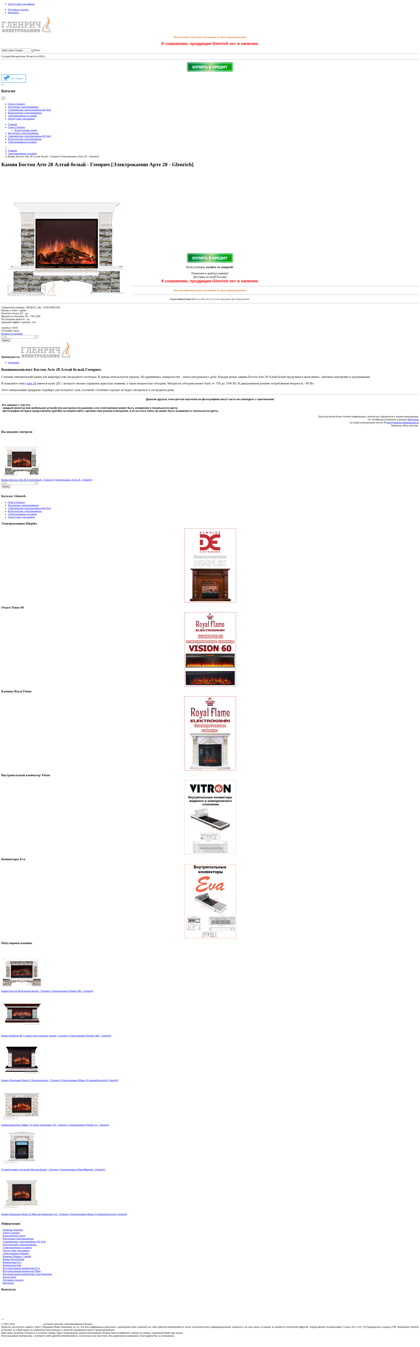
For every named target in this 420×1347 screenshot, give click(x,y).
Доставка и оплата (18, 9)
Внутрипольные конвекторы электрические (27, 1274)
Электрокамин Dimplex (16, 1253)
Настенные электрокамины (23, 106)
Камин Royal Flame (13, 1259)
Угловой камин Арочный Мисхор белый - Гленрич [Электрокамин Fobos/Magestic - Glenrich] (53, 1169)
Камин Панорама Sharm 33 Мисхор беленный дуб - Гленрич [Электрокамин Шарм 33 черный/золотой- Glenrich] (64, 1214)
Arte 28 (31, 383)
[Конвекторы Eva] (210, 901)
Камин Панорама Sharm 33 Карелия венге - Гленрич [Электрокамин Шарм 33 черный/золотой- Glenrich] (59, 1080)
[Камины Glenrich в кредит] (210, 67)
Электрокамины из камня (22, 115)
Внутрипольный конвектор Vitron (22, 1271)
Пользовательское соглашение (133, 1329)
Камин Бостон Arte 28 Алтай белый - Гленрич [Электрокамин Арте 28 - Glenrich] (46, 479)
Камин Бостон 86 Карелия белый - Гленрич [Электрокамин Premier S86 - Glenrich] (47, 991)
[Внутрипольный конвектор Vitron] (210, 817)
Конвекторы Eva (12, 1262)
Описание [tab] (13, 362)
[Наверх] (2, 1319)
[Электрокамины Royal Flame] (210, 733)
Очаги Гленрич (16, 104)
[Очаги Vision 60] (210, 649)
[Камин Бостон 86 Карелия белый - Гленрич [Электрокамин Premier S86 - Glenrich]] (21, 988)
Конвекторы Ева (12, 1265)
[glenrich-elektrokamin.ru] (26, 31)
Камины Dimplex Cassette (17, 1256)
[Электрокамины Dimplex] (210, 565)
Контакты (13, 12)
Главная (12, 124)
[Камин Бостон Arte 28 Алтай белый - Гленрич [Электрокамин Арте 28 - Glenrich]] (21, 476)
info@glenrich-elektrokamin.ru (403, 422)
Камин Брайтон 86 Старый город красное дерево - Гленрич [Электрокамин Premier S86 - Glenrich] (56, 1035)
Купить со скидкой (11, 333)
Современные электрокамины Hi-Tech (29, 109)
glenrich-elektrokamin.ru (28, 1324)
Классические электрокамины (25, 112)
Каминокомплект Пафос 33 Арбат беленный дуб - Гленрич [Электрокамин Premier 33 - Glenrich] (55, 1125)
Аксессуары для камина (21, 4)
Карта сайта (9, 1277)
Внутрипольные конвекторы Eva (21, 1268)
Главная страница (13, 1229)
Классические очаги (25, 130)
